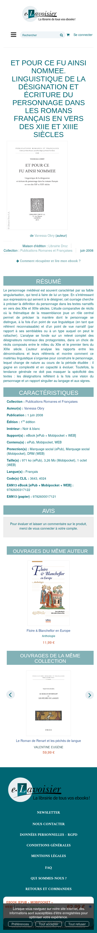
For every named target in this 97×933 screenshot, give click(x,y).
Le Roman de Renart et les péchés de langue (48, 740)
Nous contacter (48, 824)
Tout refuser (77, 924)
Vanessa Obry (45, 235)
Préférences (20, 924)
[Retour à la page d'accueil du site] (48, 14)
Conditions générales (49, 845)
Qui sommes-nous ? (49, 878)
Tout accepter (48, 924)
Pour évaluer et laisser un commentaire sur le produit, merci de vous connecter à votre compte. (48, 525)
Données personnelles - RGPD (48, 835)
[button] (37, 185)
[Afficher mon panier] (68, 34)
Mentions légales (48, 856)
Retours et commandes (48, 889)
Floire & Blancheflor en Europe (48, 630)
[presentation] (10, 695)
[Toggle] (13, 34)
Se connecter (83, 34)
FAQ (48, 868)
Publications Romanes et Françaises (46, 250)
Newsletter (48, 813)
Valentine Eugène (48, 747)
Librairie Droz (58, 246)
